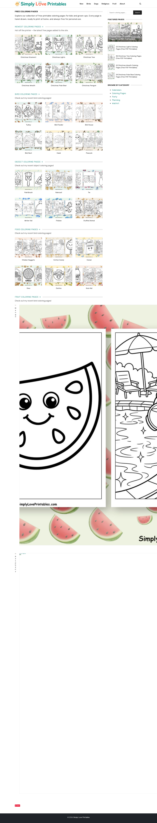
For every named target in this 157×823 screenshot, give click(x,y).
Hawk (59, 153)
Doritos (59, 288)
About (122, 4)
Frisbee (59, 221)
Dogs (96, 4)
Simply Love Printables (81, 817)
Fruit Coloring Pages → (28, 297)
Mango (15, 312)
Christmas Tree (89, 57)
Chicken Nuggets (28, 260)
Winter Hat (28, 221)
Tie (89, 192)
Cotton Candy (59, 260)
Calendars (116, 90)
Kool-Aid (89, 288)
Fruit (114, 4)
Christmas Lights (58, 57)
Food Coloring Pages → (27, 229)
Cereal (89, 260)
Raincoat (58, 192)
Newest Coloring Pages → (29, 27)
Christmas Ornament (28, 57)
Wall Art (115, 103)
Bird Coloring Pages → (27, 94)
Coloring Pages (119, 93)
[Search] (140, 4)
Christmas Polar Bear (59, 86)
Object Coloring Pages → (29, 162)
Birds (89, 4)
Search (137, 12)
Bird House (89, 125)
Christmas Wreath (28, 86)
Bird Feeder (58, 125)
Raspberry (15, 564)
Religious (105, 4)
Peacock (89, 153)
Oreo (28, 288)
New (81, 4)
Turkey (28, 125)
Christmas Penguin (89, 86)
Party (114, 96)
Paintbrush (28, 192)
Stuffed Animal (89, 221)
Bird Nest (28, 153)
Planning (116, 100)
